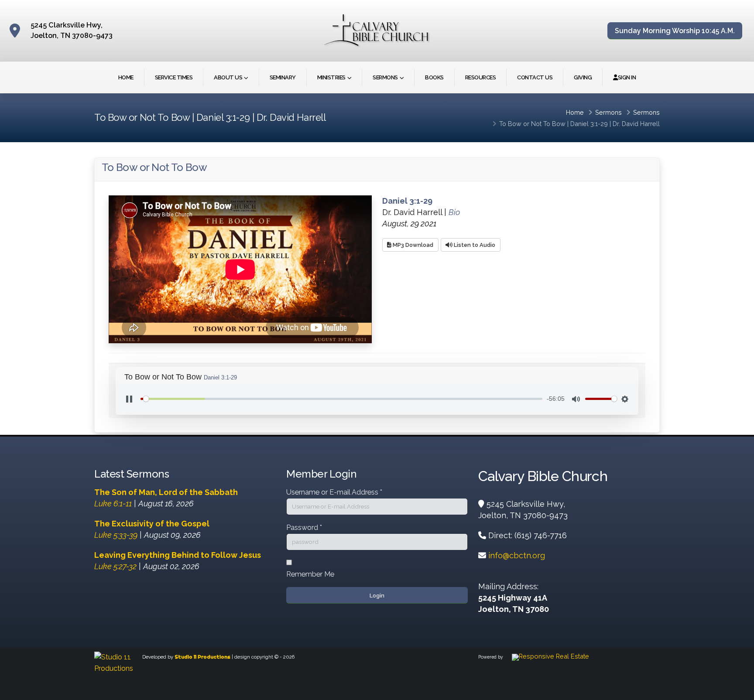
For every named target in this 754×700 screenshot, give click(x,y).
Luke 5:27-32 (115, 566)
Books (434, 77)
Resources (480, 77)
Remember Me (310, 574)
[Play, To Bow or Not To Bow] (129, 399)
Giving (583, 77)
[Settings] (625, 399)
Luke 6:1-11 (113, 503)
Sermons (385, 77)
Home (126, 77)
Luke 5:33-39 (115, 535)
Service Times (174, 77)
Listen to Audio (473, 245)
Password (304, 527)
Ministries (331, 77)
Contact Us (534, 77)
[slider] (341, 399)
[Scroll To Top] (739, 690)
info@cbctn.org (516, 555)
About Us (228, 77)
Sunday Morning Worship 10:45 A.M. (675, 31)
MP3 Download (412, 245)
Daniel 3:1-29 (589, 123)
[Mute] (576, 399)
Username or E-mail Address (334, 492)
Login (377, 595)
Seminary (283, 77)
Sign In (627, 77)
